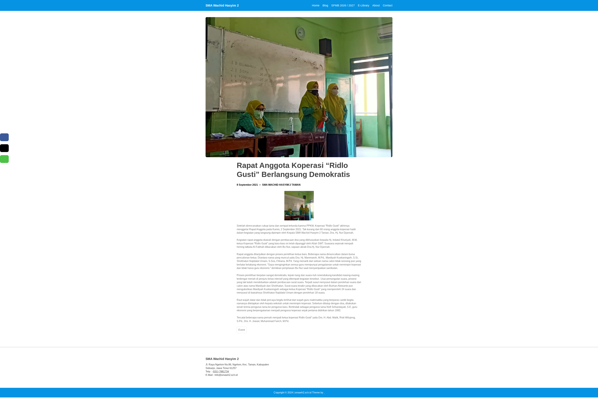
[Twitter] (4, 148)
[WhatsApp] (4, 159)
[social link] (334, 366)
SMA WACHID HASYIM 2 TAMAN (281, 184)
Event (241, 330)
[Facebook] (4, 137)
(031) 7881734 (221, 371)
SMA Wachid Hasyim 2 (222, 5)
